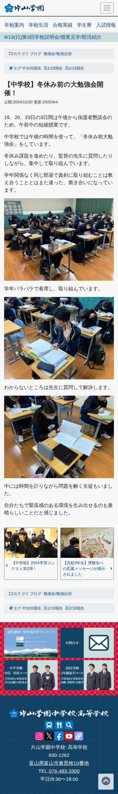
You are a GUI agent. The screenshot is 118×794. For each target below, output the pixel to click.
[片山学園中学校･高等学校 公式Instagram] (39, 736)
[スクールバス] (49, 725)
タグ (17, 68)
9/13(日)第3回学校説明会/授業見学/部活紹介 (53, 37)
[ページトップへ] (106, 782)
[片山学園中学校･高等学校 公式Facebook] (59, 736)
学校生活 (38, 25)
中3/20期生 (31, 68)
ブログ (35, 53)
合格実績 (62, 25)
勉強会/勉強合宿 (58, 53)
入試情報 (106, 25)
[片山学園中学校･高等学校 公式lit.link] (79, 736)
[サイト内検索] (69, 725)
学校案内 (14, 25)
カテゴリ (21, 53)
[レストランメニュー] (59, 725)
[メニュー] (107, 7)
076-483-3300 (64, 771)
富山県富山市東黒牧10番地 (59, 763)
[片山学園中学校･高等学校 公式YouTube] (69, 736)
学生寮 (84, 25)
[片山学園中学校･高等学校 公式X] (49, 736)
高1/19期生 (53, 68)
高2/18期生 (74, 68)
